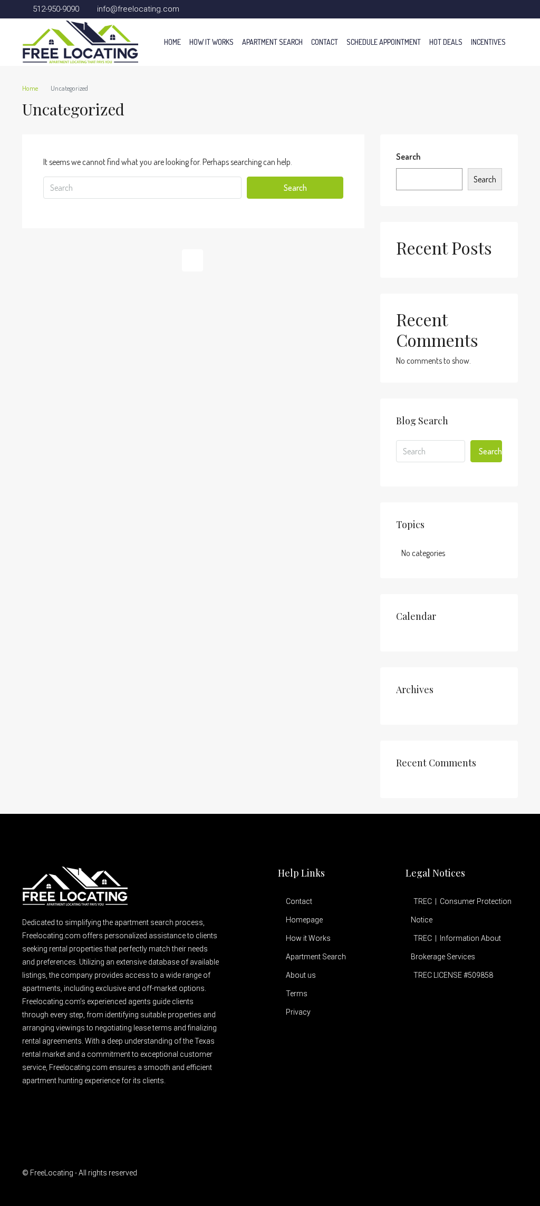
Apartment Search (272, 41)
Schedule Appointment (383, 41)
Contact (324, 41)
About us (301, 975)
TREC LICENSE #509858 (453, 975)
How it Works (211, 41)
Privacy (298, 1012)
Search (295, 187)
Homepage (304, 920)
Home (172, 41)
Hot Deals (445, 41)
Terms (296, 993)
